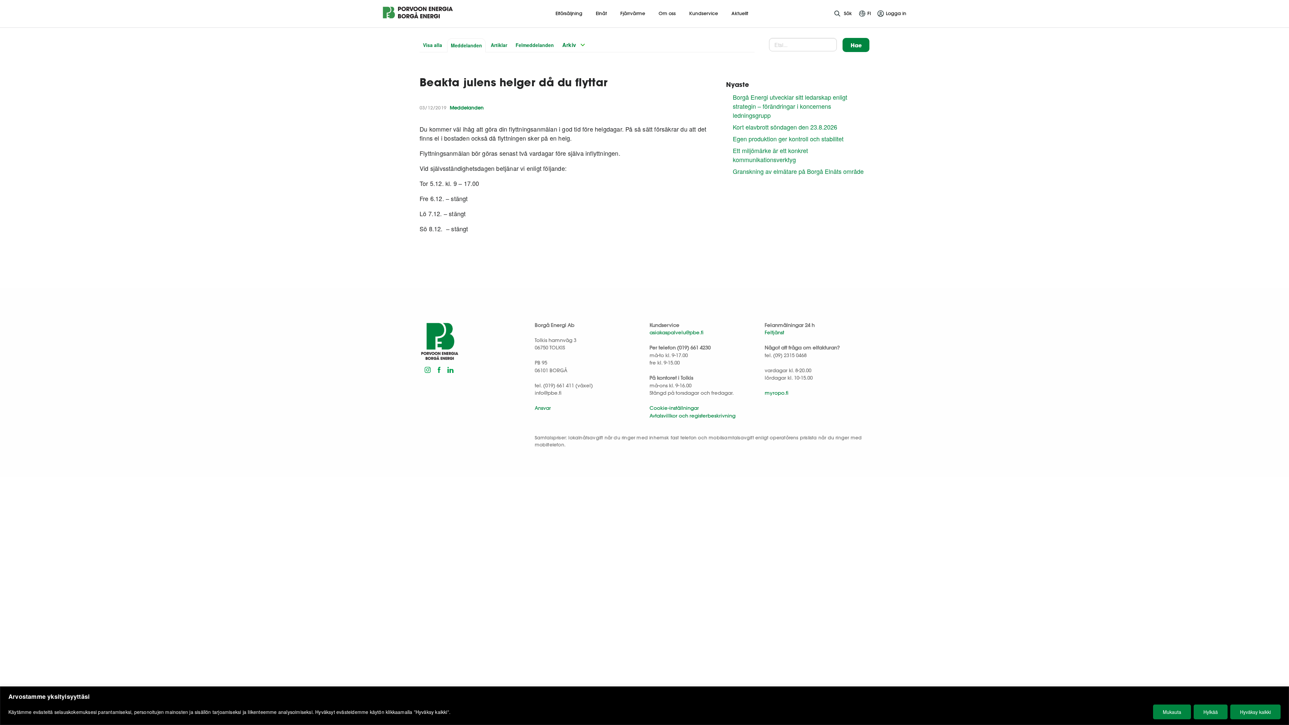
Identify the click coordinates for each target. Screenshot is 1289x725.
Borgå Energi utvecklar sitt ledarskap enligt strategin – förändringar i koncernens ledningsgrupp (790, 106)
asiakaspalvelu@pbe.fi (677, 332)
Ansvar (543, 408)
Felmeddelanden (535, 45)
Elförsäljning (569, 13)
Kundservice (703, 13)
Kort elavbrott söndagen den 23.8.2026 (785, 127)
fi (869, 13)
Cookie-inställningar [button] (674, 408)
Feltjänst (774, 332)
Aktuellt (739, 13)
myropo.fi (777, 393)
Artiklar (499, 45)
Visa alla (432, 45)
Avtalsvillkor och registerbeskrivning (692, 416)
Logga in (896, 13)
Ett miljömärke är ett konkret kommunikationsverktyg (770, 155)
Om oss (667, 13)
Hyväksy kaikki (1255, 712)
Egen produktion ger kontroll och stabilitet (788, 138)
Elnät (601, 13)
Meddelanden (466, 45)
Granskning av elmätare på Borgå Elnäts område (798, 171)
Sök (848, 13)
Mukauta (1172, 712)
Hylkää (1210, 712)
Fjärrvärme (632, 13)
